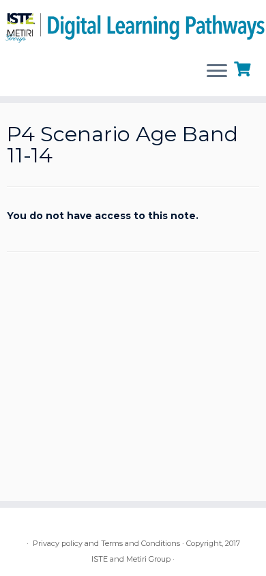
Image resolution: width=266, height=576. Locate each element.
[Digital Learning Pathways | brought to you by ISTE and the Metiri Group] (133, 25)
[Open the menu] (217, 71)
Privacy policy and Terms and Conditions (106, 543)
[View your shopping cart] (244, 67)
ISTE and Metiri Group (131, 559)
